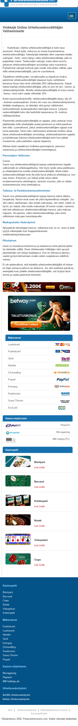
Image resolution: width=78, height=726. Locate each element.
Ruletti (6, 604)
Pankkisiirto (14, 393)
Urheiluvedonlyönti (26, 710)
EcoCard (12, 407)
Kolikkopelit (9, 612)
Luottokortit (14, 344)
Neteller (12, 365)
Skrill (10, 358)
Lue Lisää (39, 467)
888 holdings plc (11, 681)
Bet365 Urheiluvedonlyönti (16, 695)
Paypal (11, 379)
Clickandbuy (14, 372)
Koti (10, 710)
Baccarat (7, 596)
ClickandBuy (9, 647)
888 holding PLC (61, 439)
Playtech (65, 425)
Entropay (13, 386)
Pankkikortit (14, 351)
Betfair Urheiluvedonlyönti (16, 699)
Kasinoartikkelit (39, 713)
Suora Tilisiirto (15, 400)
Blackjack (8, 592)
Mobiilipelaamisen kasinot (54, 710)
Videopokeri (9, 608)
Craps (6, 600)
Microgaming (63, 432)
